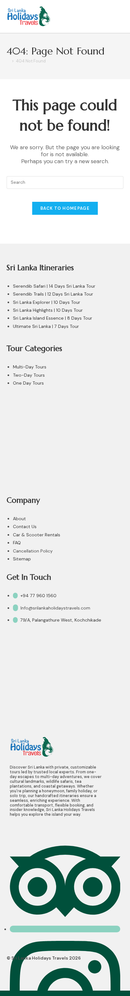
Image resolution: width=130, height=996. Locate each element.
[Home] (8, 61)
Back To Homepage (65, 208)
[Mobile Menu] (120, 16)
